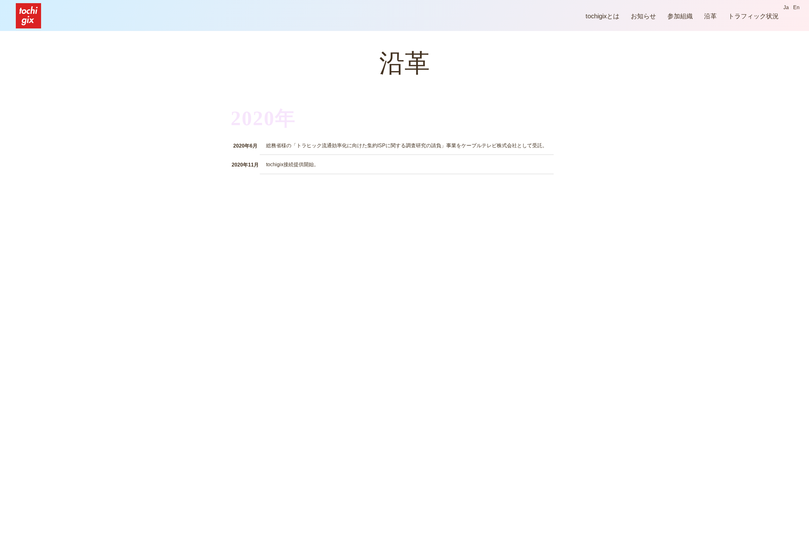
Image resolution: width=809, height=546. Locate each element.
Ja (786, 7)
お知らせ (643, 16)
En (796, 7)
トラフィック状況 (753, 16)
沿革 (710, 16)
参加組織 (680, 16)
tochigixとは (602, 16)
